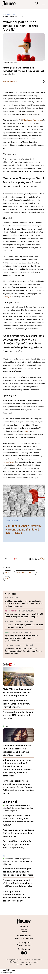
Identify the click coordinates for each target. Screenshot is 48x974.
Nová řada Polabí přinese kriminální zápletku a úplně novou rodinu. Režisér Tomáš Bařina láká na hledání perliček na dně (18, 787)
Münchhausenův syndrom (32, 120)
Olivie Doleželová (24, 622)
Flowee (10, 4)
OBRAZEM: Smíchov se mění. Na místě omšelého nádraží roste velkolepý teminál (17, 692)
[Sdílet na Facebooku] (41, 559)
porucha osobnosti (25, 573)
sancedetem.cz (9, 462)
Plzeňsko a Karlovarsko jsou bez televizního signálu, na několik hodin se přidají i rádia (18, 871)
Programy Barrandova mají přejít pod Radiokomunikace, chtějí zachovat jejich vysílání (18, 883)
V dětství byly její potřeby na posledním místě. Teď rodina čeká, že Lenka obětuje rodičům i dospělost (24, 603)
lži (6, 578)
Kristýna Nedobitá (22, 632)
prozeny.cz (7, 297)
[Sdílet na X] (44, 558)
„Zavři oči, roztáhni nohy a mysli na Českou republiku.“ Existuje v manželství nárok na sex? (23, 651)
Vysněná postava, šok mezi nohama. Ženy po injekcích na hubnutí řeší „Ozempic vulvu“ (21, 638)
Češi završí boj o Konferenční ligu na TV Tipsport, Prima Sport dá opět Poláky (17, 844)
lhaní (7, 573)
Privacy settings (6, 972)
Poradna (9, 598)
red (17, 598)
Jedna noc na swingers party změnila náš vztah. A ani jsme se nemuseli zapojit (24, 615)
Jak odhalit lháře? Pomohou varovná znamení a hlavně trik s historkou (23, 529)
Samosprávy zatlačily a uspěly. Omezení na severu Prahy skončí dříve (16, 703)
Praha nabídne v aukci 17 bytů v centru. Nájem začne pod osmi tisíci (18, 715)
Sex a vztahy (11, 611)
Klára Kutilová (27, 611)
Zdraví (8, 632)
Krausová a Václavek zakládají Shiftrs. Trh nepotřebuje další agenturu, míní (18, 833)
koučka (26, 431)
